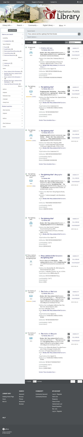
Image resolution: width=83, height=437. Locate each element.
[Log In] (77, 2)
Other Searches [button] (6, 110)
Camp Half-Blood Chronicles (11, 84)
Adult (5, 65)
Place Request (76, 55)
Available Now (8, 41)
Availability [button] (5, 38)
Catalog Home (21, 2)
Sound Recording (8, 53)
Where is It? (76, 48)
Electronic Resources (9, 55)
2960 (34, 186)
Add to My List (74, 58)
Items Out (55, 396)
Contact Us (54, 2)
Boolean (21, 404)
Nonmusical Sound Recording (12, 51)
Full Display (75, 51)
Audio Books (7, 49)
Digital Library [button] (48, 25)
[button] (12, 116)
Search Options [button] (31, 37)
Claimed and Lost (57, 404)
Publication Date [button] (6, 95)
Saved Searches (56, 406)
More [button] (61, 26)
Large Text (6, 2)
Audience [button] (5, 60)
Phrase (21, 399)
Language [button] (5, 99)
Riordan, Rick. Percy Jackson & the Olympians (13, 74)
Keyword (21, 394)
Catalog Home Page (8, 396)
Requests (55, 399)
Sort (66, 42)
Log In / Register (57, 394)
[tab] (12, 34)
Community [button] (32, 25)
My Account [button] (56, 391)
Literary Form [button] (6, 102)
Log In (80, 2)
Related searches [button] (7, 106)
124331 (34, 96)
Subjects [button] (5, 92)
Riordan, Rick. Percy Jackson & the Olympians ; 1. (13, 81)
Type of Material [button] (6, 44)
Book (5, 47)
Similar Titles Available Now (47, 120)
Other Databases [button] (7, 123)
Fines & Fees (56, 401)
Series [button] (4, 68)
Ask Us (4, 401)
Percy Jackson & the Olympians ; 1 (13, 77)
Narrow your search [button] (7, 34)
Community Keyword (41, 394)
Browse (21, 396)
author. (48, 50)
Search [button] (19, 25)
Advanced (22, 401)
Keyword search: (31, 31)
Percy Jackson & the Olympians (12, 71)
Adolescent (7, 63)
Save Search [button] (12, 30)
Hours (4, 399)
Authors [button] (4, 89)
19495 (34, 301)
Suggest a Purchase (37, 2)
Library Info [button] (6, 25)
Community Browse (41, 396)
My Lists (54, 409)
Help (4, 417)
